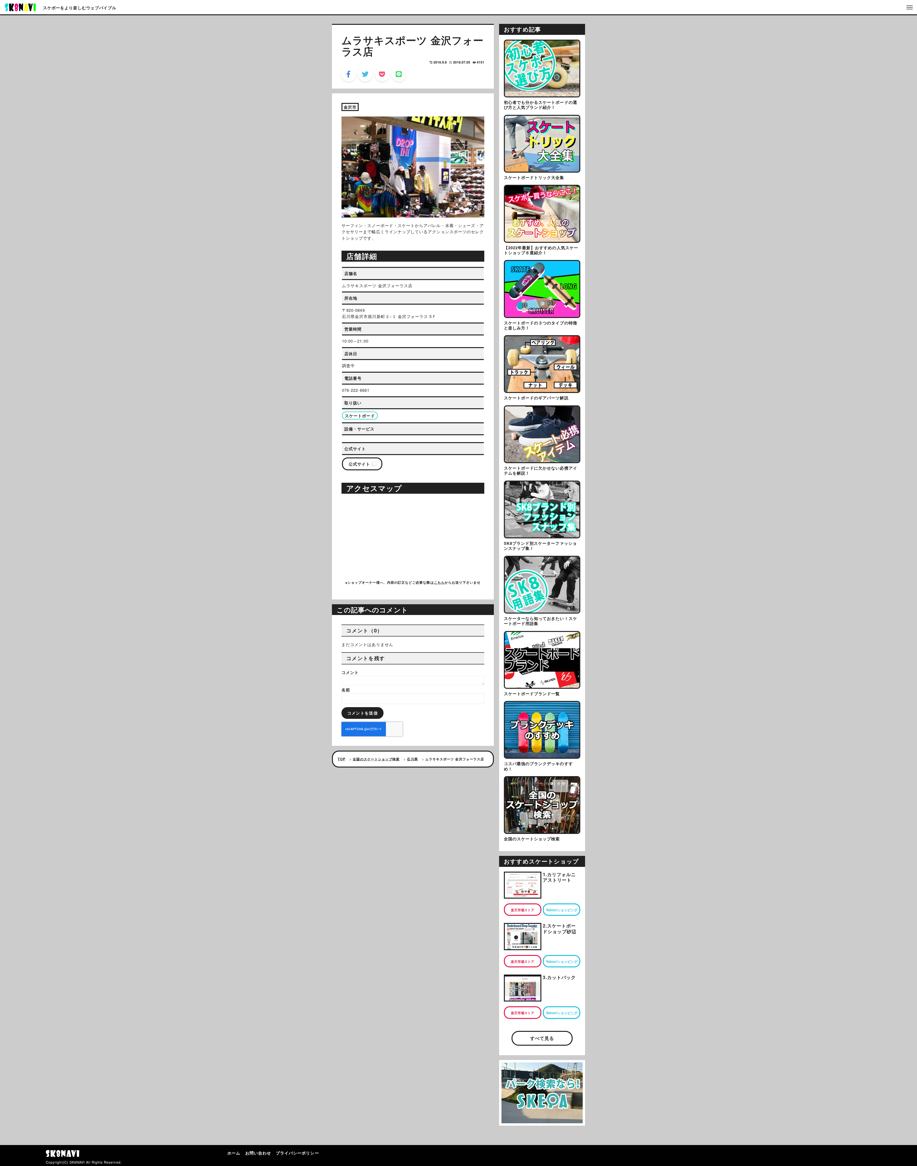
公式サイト (359, 464)
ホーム (233, 1153)
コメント (350, 672)
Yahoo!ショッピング (561, 909)
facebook (348, 74)
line (399, 74)
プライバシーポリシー (297, 1153)
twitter (365, 74)
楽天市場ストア (522, 909)
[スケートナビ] (20, 7)
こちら (439, 582)
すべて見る (542, 1038)
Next (474, 163)
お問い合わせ (258, 1153)
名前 (345, 690)
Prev (350, 163)
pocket (382, 74)
